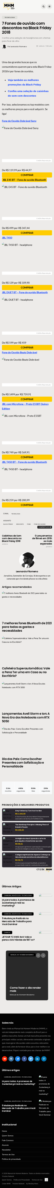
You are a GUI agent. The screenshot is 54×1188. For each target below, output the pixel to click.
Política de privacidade (11, 1159)
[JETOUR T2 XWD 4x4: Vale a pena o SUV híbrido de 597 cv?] (45, 937)
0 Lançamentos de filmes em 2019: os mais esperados (42, 541)
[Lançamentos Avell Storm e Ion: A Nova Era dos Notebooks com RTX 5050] (27, 695)
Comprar (27, 174)
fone (29, 524)
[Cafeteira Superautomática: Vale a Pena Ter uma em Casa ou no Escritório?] (27, 650)
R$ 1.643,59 (20, 814)
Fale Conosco (8, 1140)
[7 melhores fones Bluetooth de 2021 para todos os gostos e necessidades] (27, 604)
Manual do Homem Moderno (22, 955)
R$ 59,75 (19, 860)
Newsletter (6, 1150)
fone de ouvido (39, 524)
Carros (7, 932)
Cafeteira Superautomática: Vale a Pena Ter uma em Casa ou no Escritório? (26, 672)
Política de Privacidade (22, 1180)
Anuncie (5, 1145)
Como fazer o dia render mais (25, 989)
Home (4, 1131)
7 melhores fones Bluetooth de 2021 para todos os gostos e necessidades (27, 627)
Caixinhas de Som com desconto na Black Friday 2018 (11, 539)
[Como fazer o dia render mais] (27, 975)
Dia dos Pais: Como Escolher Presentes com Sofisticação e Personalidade (23, 762)
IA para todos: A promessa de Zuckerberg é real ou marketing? (18, 902)
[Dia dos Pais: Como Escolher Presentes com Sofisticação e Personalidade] (27, 740)
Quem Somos (7, 1136)
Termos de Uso (8, 1154)
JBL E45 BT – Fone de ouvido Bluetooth (24, 179)
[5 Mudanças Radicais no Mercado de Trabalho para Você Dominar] (45, 918)
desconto (20, 524)
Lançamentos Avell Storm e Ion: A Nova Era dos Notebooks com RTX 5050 (26, 717)
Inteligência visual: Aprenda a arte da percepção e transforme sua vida (30, 839)
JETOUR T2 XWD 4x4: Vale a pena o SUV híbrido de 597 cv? (18, 938)
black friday (8, 524)
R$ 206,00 (19, 830)
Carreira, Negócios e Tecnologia (18, 895)
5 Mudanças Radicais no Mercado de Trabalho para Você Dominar (17, 921)
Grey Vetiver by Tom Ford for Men (28, 811)
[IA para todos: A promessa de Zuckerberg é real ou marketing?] (45, 900)
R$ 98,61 (19, 844)
